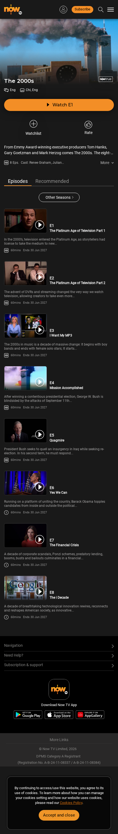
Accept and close (59, 815)
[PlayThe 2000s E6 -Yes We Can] (25, 483)
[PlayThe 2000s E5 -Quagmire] (25, 430)
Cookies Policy (71, 803)
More (104, 162)
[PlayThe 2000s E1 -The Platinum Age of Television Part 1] (25, 221)
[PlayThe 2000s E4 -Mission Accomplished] (25, 378)
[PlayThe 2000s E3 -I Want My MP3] (25, 326)
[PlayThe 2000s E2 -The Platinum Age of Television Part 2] (25, 273)
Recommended (52, 181)
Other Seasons (58, 197)
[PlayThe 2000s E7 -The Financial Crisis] (25, 535)
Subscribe (82, 9)
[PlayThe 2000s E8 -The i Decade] (25, 588)
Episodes (18, 181)
